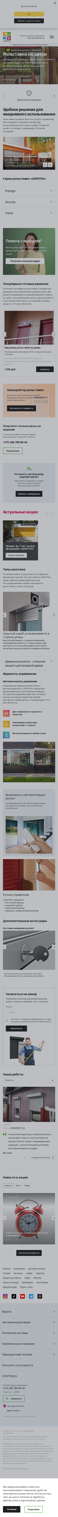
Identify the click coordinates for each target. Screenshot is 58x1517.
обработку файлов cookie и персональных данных (24, 1498)
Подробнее (34, 1509)
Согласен (11, 1509)
